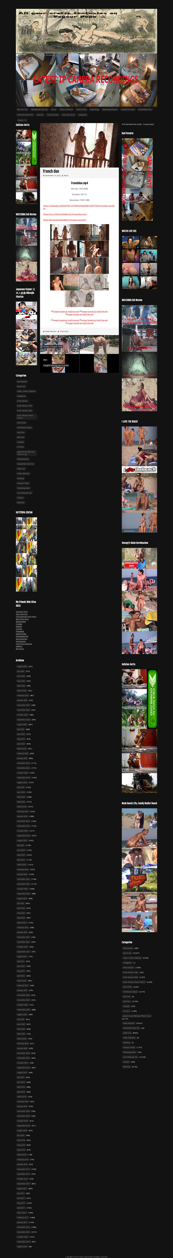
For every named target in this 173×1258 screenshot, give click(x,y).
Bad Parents (22, 381)
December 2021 (23, 937)
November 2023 (23, 826)
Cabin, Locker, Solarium (26, 391)
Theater (20, 498)
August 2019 (22, 1072)
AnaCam (40, 115)
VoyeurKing (94, 109)
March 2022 (21, 923)
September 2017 (23, 1184)
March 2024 (21, 806)
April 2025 (21, 744)
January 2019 (22, 1106)
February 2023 (22, 869)
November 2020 (23, 1000)
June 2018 (21, 1140)
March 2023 (21, 865)
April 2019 (21, 1092)
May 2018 (21, 1145)
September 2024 (23, 777)
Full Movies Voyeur (24, 427)
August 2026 (22, 666)
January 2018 (22, 1164)
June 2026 (21, 676)
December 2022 (23, 879)
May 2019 (21, 1087)
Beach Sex (21, 386)
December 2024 (23, 763)
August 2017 (22, 1188)
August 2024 (22, 782)
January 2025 (22, 758)
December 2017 (23, 1169)
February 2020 (22, 1043)
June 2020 (21, 1024)
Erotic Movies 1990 (24, 406)
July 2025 (20, 729)
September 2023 (23, 836)
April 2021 (21, 976)
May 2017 (21, 1203)
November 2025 (23, 710)
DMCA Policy (81, 109)
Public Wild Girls (23, 473)
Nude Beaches (50, 331)
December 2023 (23, 821)
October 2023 (22, 831)
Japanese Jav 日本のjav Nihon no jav (26, 453)
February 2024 (22, 811)
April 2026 (21, 686)
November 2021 (23, 942)
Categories (82, 115)
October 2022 (22, 889)
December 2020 (23, 995)
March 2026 (21, 690)
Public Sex (21, 469)
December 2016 (23, 1227)
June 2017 (21, 1198)
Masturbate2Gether (110, 109)
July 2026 (20, 671)
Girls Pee (20, 437)
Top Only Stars (52, 115)
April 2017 (21, 1208)
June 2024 (21, 792)
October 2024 (22, 773)
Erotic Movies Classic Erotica (25, 416)
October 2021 (22, 947)
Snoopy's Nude (23, 483)
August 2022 (22, 898)
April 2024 (21, 802)
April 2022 (21, 918)
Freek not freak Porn (25, 115)
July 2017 (20, 1193)
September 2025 (23, 719)
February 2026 (22, 695)
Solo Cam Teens (68, 115)
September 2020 (23, 1010)
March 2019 (21, 1097)
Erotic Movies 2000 (24, 410)
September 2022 (23, 894)
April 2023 (21, 860)
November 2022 (23, 884)
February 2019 (22, 1101)
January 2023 (22, 874)
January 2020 (22, 1048)
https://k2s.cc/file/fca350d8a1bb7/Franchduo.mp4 (64, 214)
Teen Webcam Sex (24, 493)
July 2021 (20, 961)
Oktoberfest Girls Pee (39, 109)
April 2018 (21, 1150)
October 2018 (22, 1121)
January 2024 (22, 816)
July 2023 (20, 845)
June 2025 (21, 734)
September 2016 (23, 1242)
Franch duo (64, 331)
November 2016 (23, 1232)
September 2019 (23, 1068)
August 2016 (22, 1246)
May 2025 (21, 739)
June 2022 (21, 908)
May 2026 (21, 681)
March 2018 (21, 1155)
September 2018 (23, 1126)
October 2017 (22, 1179)
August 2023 (22, 840)
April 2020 (21, 1034)
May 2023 (21, 855)
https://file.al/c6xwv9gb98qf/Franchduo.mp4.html (64, 220)
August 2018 (22, 1130)
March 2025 (21, 748)
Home (53, 109)
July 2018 (20, 1135)
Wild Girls (20, 502)
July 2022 (20, 903)
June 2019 (21, 1082)
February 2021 (22, 985)
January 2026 (22, 700)
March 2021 (21, 981)
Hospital (20, 442)
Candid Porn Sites (128, 109)
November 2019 (23, 1058)
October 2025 (22, 715)
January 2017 (22, 1222)
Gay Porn (20, 432)
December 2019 (23, 1053)
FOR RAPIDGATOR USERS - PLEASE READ (138, 124)
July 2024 (20, 787)
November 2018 (23, 1116)
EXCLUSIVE (21, 423)
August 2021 (22, 956)
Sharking (20, 478)
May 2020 (21, 1029)
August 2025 (22, 724)
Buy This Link (22, 109)
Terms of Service (66, 109)
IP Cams (20, 447)
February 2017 (22, 1217)
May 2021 (21, 971)
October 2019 (22, 1063)
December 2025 (23, 705)
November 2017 (23, 1174)
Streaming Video (23, 488)
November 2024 (23, 768)
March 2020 (21, 1039)
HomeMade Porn (145, 109)
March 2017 (21, 1213)
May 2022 (21, 913)
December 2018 (23, 1111)
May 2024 (21, 797)
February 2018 (22, 1159)
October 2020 (22, 1005)
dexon (66, 175)
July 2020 (20, 1019)
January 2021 (22, 990)
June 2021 (21, 966)
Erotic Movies (22, 401)
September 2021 (23, 952)
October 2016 (22, 1237)
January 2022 (22, 932)
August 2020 (22, 1014)
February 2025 (22, 753)
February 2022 (22, 927)
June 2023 (21, 850)
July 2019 (20, 1077)
